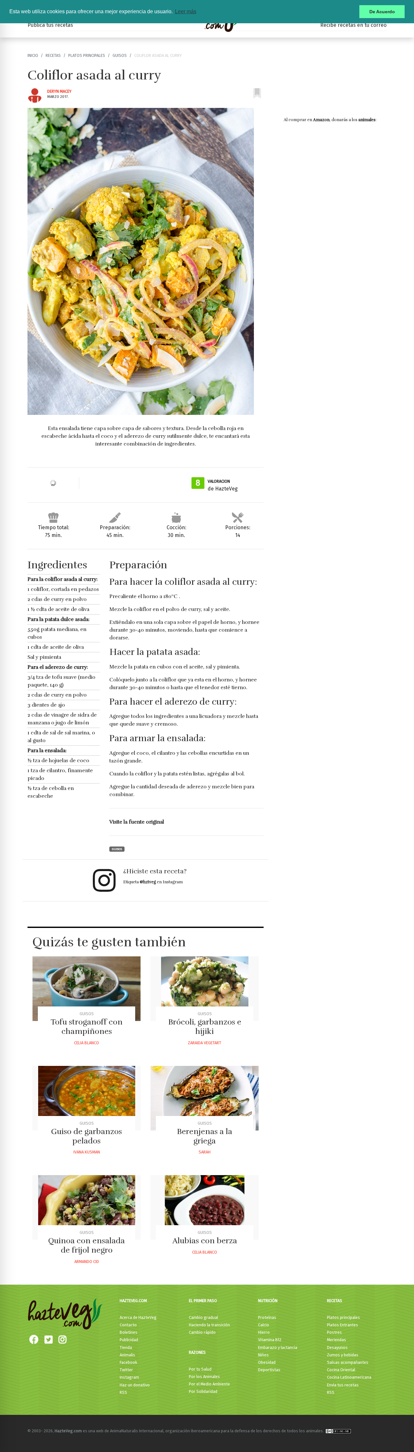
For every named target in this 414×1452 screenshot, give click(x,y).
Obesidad (267, 1362)
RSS (123, 1392)
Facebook (128, 1362)
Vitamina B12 (269, 1339)
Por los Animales (204, 1376)
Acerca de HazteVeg (138, 1317)
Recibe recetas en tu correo (353, 25)
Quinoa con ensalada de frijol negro (86, 1245)
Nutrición (268, 1300)
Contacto (128, 1324)
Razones (197, 1352)
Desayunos (337, 1347)
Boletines (128, 1332)
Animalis (127, 1354)
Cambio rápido (202, 1332)
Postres (334, 1332)
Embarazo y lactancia (277, 1347)
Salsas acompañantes (347, 1362)
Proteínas (267, 1317)
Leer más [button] (185, 11)
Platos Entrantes (342, 1324)
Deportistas (269, 1369)
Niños (263, 1354)
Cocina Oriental (341, 1369)
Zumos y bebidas (342, 1354)
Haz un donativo (135, 1385)
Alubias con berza (204, 1241)
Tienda (126, 1347)
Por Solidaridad (203, 1391)
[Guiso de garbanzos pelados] (86, 1098)
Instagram (129, 1377)
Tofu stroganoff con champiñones (86, 1026)
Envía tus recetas (343, 1385)
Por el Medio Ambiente (209, 1384)
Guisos (120, 55)
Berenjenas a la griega (204, 1136)
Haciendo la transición (209, 1324)
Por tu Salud (200, 1369)
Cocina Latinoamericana (349, 1377)
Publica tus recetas (50, 25)
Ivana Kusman (86, 1152)
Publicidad (129, 1339)
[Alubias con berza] (204, 1207)
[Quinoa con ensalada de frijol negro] (86, 1207)
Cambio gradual (203, 1317)
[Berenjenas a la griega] (204, 1098)
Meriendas (336, 1339)
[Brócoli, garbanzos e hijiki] (204, 988)
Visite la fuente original (136, 822)
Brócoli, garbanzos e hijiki (204, 1026)
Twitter (126, 1369)
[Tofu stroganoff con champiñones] (86, 988)
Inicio (32, 55)
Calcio (263, 1324)
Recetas (53, 55)
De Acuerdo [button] (382, 11)
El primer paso (203, 1300)
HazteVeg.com (133, 1300)
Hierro (264, 1332)
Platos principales (86, 55)
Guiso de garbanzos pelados (86, 1136)
